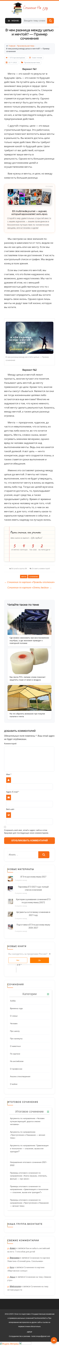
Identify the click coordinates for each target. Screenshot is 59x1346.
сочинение (33, 576)
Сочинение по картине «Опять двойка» (29, 587)
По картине (15, 1053)
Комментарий (10, 744)
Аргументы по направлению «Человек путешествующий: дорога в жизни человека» (27, 1121)
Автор (29, 1332)
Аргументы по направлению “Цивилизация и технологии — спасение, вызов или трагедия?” (29, 1148)
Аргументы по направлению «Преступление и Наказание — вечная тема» (27, 1134)
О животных (15, 1046)
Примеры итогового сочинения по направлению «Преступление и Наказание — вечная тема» (29, 1202)
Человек (13, 1023)
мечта (23, 576)
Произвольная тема (32, 62)
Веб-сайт (10, 809)
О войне (13, 1084)
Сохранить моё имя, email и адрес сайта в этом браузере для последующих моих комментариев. (26, 831)
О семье (14, 1015)
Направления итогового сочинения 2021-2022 (28, 1163)
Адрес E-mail (12, 792)
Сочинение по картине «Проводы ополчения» (29, 582)
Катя (12, 1267)
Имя (8, 774)
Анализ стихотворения (20, 1076)
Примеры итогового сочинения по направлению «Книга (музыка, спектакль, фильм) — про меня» (28, 1175)
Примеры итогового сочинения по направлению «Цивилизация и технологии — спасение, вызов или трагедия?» (29, 1189)
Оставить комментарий (41, 569)
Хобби (13, 1000)
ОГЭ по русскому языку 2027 (33, 877)
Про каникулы (16, 1038)
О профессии (16, 1068)
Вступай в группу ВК (19, 569)
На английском (16, 1061)
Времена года (16, 1008)
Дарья (12, 1277)
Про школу (15, 1031)
